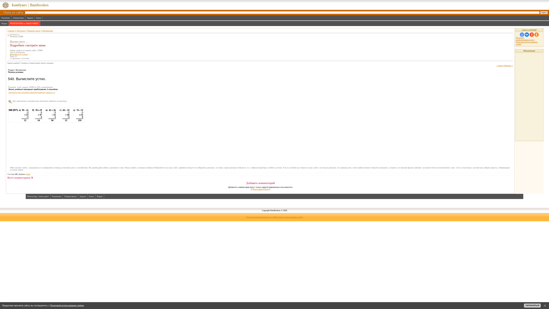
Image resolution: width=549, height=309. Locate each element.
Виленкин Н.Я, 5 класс (19, 55)
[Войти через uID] (522, 34)
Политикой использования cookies (67, 305)
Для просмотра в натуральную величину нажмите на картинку (40, 101)
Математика (47, 31)
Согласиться (532, 305)
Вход (266, 189)
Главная (10, 31)
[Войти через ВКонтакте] (527, 34)
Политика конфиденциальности (525, 39)
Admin (28, 174)
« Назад (500, 66)
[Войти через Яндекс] (532, 34)
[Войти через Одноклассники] (536, 34)
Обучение (21, 31)
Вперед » (509, 66)
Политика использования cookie (289, 217)
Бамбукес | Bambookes (30, 5)
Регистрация (257, 189)
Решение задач (33, 31)
